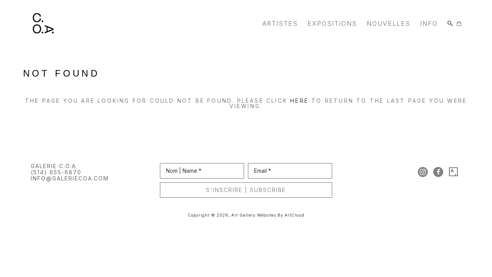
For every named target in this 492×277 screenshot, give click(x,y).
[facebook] (438, 172)
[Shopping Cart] (459, 23)
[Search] (450, 23)
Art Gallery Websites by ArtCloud (267, 215)
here (299, 100)
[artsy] (454, 172)
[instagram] (423, 172)
